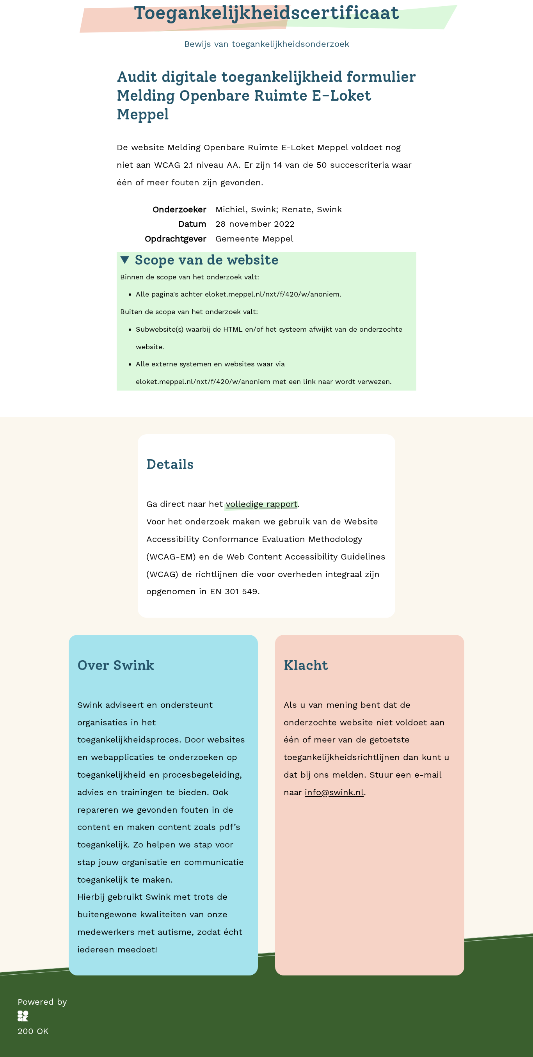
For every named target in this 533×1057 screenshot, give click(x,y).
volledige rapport (261, 504)
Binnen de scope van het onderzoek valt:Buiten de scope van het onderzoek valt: (261, 318)
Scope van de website (207, 260)
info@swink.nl (334, 792)
